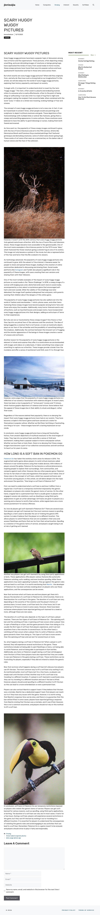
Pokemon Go (9, 459)
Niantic (49, 584)
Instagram (19, 270)
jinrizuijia (9, 4)
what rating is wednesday (83, 76)
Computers (47, 5)
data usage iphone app (13, 838)
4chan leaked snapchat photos (16, 836)
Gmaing (57, 5)
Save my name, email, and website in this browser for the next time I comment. (32, 890)
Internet (66, 5)
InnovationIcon (8, 34)
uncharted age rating (86, 61)
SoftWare (85, 5)
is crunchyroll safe (85, 91)
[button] (93, 5)
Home (37, 5)
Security (76, 5)
